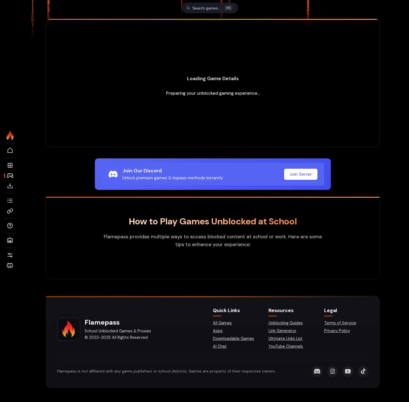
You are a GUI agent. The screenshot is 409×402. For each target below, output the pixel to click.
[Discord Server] (10, 265)
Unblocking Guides (285, 322)
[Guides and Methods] (10, 225)
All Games (222, 322)
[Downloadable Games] (10, 186)
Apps (218, 330)
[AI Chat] (10, 240)
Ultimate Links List (285, 338)
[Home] (10, 150)
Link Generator (282, 330)
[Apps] (10, 165)
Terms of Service (340, 322)
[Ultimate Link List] (10, 200)
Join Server (301, 174)
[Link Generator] (10, 211)
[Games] (10, 175)
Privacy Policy (337, 330)
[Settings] (10, 255)
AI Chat (220, 346)
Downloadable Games (233, 338)
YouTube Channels (285, 346)
